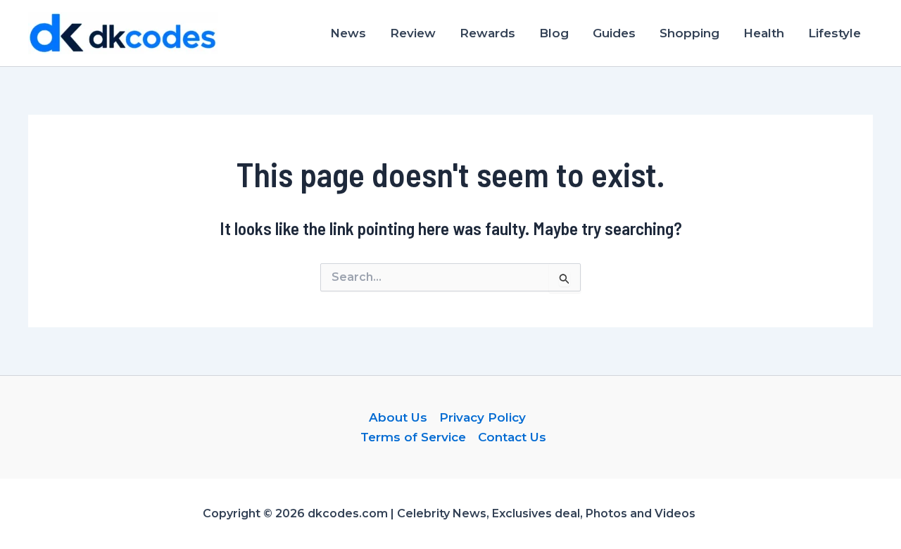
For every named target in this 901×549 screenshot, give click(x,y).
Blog (554, 33)
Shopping (689, 33)
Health (763, 33)
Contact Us (512, 437)
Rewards (487, 33)
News (348, 33)
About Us (398, 417)
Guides (614, 33)
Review (413, 33)
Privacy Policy (482, 417)
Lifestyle (834, 33)
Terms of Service (413, 437)
